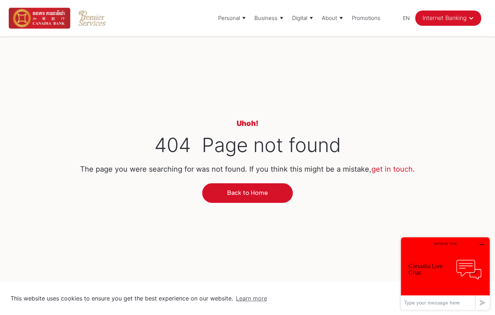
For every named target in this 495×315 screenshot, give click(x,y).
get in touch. (393, 169)
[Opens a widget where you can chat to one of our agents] (445, 273)
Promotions (366, 18)
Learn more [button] (251, 298)
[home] (39, 18)
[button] (232, 18)
